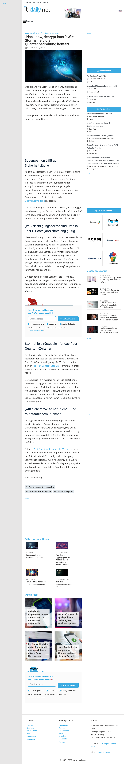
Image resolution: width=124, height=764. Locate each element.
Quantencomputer (65, 491)
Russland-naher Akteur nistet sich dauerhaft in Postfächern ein (109, 305)
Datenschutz (32, 731)
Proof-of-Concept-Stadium (46, 365)
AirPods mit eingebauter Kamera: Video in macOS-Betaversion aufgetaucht (38, 617)
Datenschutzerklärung (35, 330)
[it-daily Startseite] (41, 9)
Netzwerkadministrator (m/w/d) (99, 114)
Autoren (62, 742)
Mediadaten (63, 725)
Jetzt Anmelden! (69, 319)
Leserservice (64, 731)
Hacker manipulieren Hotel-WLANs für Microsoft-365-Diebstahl (109, 330)
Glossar (62, 728)
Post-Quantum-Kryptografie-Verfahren (53, 449)
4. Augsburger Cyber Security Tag (100, 96)
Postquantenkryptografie (40, 491)
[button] (28, 21)
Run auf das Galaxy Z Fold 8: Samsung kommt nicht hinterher (110, 279)
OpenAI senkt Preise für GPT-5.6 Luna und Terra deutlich (109, 292)
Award (61, 733)
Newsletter (63, 736)
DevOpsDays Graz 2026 (96, 76)
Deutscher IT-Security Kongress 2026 (102, 86)
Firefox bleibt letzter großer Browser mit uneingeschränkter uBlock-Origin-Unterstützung (38, 650)
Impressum (31, 736)
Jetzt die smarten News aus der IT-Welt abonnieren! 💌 (40, 311)
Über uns (30, 728)
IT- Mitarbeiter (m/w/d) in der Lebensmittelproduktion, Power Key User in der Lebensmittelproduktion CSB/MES (103, 160)
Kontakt (30, 725)
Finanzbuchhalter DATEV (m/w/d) (100, 136)
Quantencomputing (35, 200)
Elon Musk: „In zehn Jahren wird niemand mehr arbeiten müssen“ (109, 317)
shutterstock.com (104, 752)
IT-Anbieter (63, 739)
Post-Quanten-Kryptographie (41, 487)
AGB (28, 733)
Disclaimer (31, 739)
